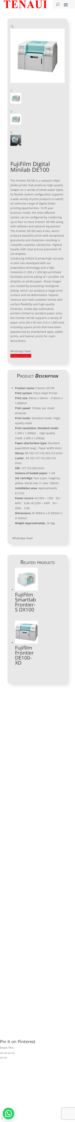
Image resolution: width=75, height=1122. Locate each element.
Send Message (48, 967)
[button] (12, 26)
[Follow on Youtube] (25, 811)
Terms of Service (50, 984)
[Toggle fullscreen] (9, 1053)
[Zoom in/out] (13, 1053)
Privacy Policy (26, 984)
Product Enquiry (20, 356)
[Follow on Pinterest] (48, 811)
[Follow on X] (41, 811)
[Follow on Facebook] (10, 811)
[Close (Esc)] (1, 1053)
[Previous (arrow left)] (1, 1057)
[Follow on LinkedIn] (17, 811)
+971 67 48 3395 (26, 741)
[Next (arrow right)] (5, 1057)
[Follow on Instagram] (33, 811)
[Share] (5, 1053)
